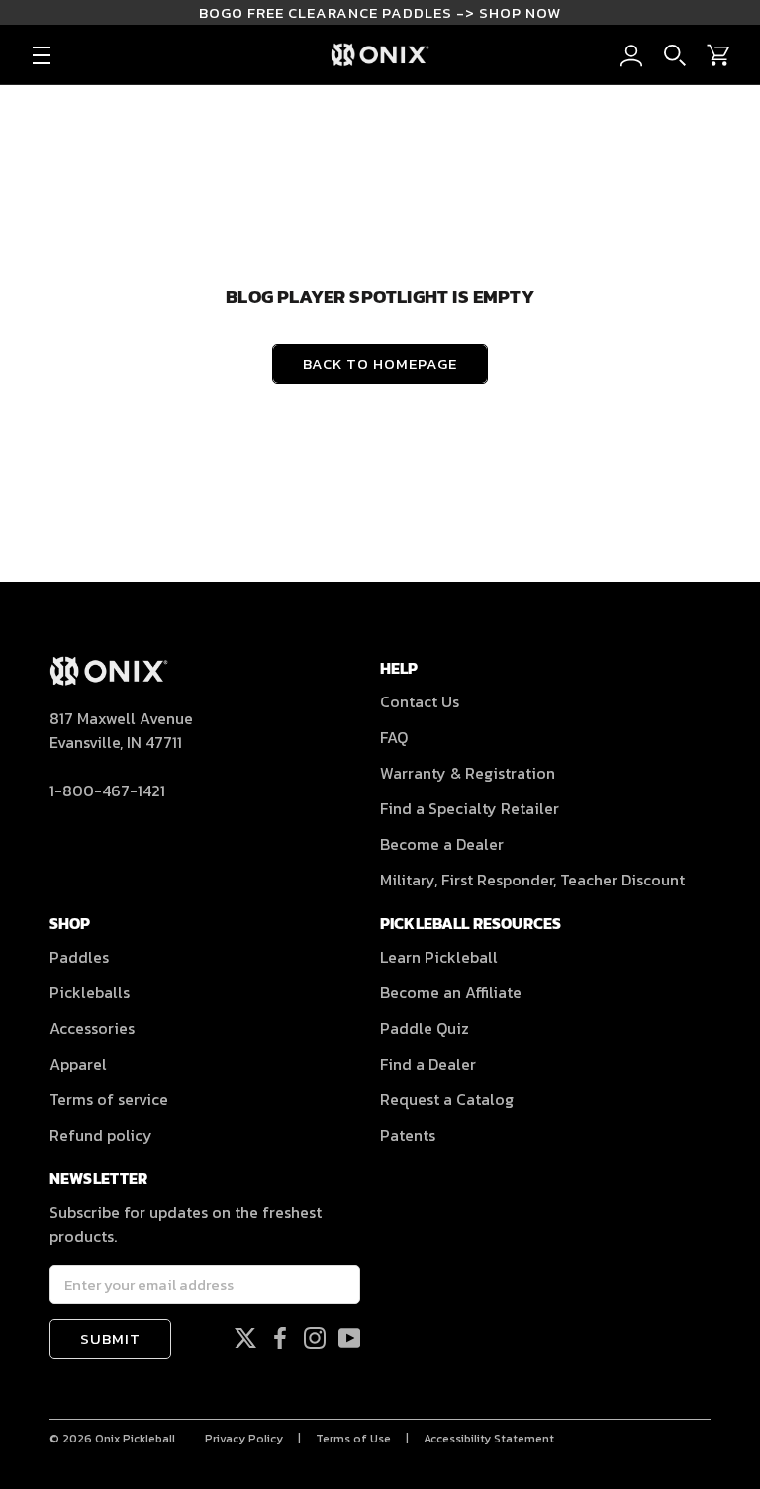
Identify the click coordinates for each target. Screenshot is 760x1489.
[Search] (675, 55)
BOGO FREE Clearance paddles (380, 12)
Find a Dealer (428, 1063)
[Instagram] (315, 1336)
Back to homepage (380, 363)
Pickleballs (89, 992)
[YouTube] (349, 1336)
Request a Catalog (447, 1099)
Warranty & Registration (467, 773)
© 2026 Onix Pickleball (112, 1438)
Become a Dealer (442, 844)
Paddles (79, 957)
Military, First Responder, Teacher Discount (532, 879)
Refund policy (100, 1135)
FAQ (394, 737)
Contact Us (419, 701)
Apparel (78, 1063)
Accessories (92, 1028)
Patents (407, 1135)
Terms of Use (353, 1438)
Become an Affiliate (451, 992)
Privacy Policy (244, 1438)
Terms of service (108, 1099)
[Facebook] (280, 1336)
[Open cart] (718, 55)
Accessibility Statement (489, 1438)
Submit (110, 1338)
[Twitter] (245, 1336)
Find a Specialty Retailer (469, 808)
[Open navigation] (41, 55)
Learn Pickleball (439, 957)
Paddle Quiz (424, 1028)
